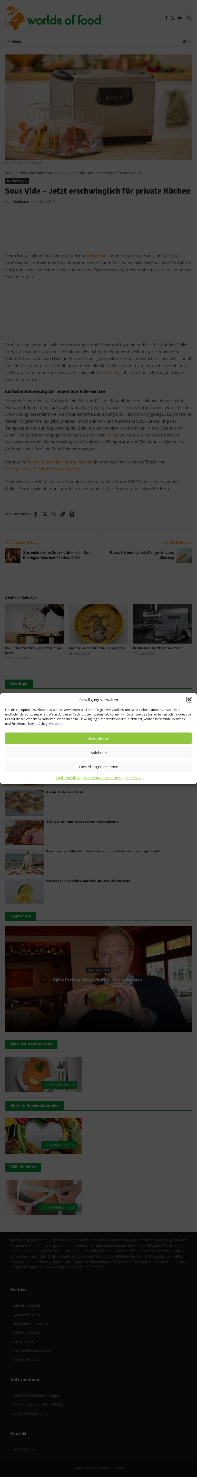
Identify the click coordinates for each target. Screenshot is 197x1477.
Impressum (133, 778)
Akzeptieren (98, 738)
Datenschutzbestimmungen (102, 778)
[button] (189, 699)
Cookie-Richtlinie (68, 778)
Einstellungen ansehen (98, 766)
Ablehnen (99, 752)
